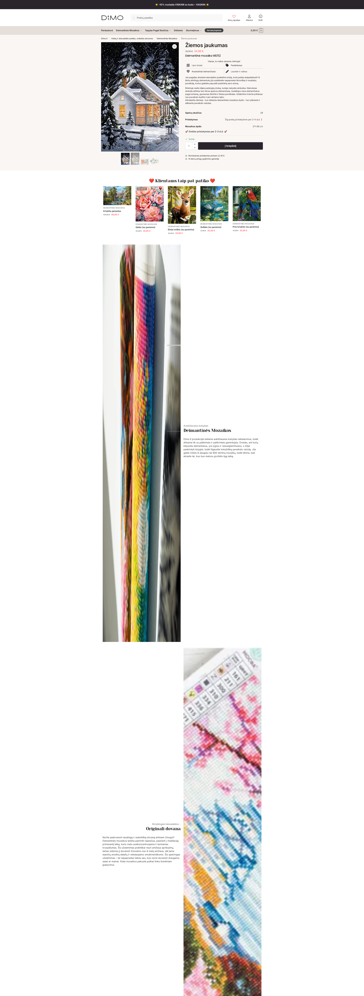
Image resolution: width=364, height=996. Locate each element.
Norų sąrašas (234, 20)
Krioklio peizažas (112, 211)
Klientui (249, 20)
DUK (260, 20)
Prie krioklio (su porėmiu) (246, 226)
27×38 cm (258, 126)
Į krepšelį (230, 145)
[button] (257, 30)
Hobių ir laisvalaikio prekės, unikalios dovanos (132, 38)
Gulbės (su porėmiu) (210, 227)
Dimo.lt (104, 38)
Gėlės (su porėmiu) (145, 227)
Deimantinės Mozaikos (167, 38)
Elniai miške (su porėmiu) (181, 229)
